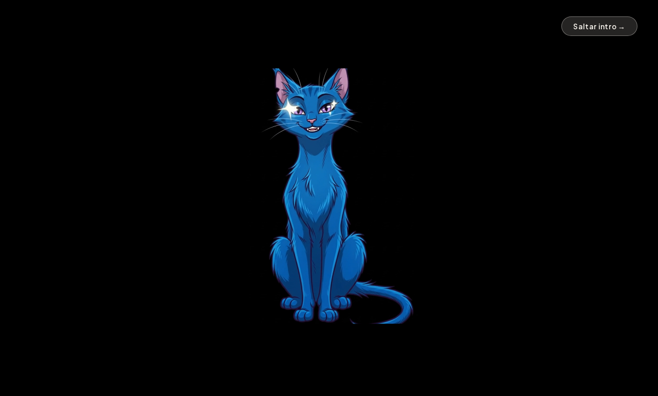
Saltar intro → (599, 26)
